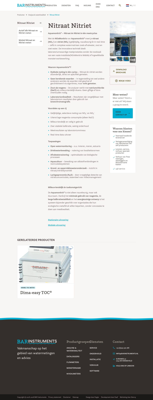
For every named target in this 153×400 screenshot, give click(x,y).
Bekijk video (125, 81)
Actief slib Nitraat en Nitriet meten (28, 31)
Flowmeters (73, 362)
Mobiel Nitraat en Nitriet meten (27, 41)
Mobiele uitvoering (56, 225)
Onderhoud (95, 353)
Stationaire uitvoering (58, 220)
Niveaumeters (74, 373)
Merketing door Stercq (128, 397)
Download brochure (121, 71)
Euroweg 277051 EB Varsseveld (124, 360)
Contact (110, 5)
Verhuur (94, 365)
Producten (51, 5)
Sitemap (76, 397)
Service (93, 348)
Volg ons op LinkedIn (125, 366)
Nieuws (87, 5)
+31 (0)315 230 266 (122, 348)
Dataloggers (73, 356)
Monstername (74, 368)
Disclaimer (67, 397)
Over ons (98, 5)
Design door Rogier (92, 397)
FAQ (77, 5)
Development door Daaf (109, 397)
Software (94, 371)
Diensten (66, 5)
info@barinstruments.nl (127, 354)
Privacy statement (54, 397)
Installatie (95, 359)
